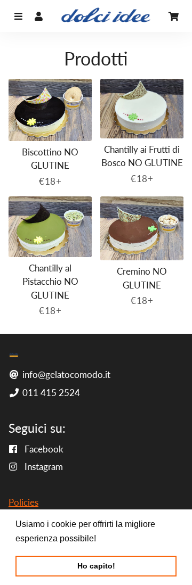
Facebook (42, 449)
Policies (23, 502)
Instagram (42, 466)
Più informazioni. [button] (131, 538)
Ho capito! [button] (96, 566)
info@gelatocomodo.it (65, 374)
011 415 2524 (50, 392)
